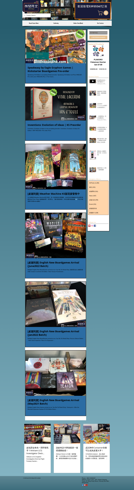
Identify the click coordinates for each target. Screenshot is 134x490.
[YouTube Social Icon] (85, 485)
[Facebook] (83, 485)
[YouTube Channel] (89, 226)
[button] (103, 13)
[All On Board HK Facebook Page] (95, 226)
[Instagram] (92, 226)
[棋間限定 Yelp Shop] (87, 485)
